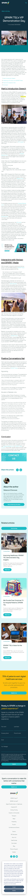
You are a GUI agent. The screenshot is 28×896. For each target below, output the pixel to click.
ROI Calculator (14, 834)
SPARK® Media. (21, 267)
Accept (14, 887)
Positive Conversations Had (9, 82)
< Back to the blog (5, 11)
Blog (14, 846)
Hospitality (14, 821)
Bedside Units (20, 178)
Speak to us (14, 693)
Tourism (14, 824)
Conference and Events (14, 827)
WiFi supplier (21, 142)
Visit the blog (14, 528)
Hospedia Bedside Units (8, 446)
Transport (14, 815)
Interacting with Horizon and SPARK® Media (13, 80)
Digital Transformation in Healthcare (14, 804)
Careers (14, 852)
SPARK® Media (14, 335)
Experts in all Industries (14, 812)
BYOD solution (4, 216)
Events (14, 831)
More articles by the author (14, 504)
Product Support (14, 849)
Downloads (14, 843)
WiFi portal (19, 222)
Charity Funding (14, 810)
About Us (14, 837)
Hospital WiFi (14, 807)
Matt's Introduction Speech (9, 78)
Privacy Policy (6, 760)
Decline (14, 890)
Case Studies (14, 840)
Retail (14, 818)
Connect (3, 447)
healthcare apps (13, 283)
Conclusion (5, 85)
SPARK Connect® (14, 801)
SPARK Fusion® (14, 798)
